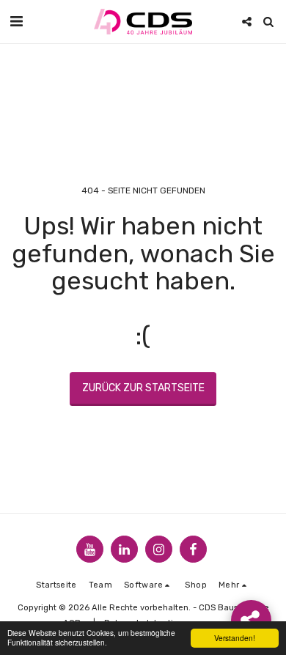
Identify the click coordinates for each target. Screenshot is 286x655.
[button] (16, 21)
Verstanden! (234, 637)
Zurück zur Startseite (143, 388)
